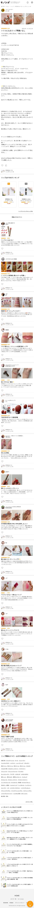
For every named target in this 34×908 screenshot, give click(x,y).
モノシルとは (20, 899)
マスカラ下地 (4, 768)
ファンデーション (10, 760)
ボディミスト (24, 793)
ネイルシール (4, 779)
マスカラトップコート (13, 768)
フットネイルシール (5, 782)
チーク (16, 760)
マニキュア (24, 777)
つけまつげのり (24, 774)
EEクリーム (22, 766)
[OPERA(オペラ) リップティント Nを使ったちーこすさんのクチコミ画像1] (6, 18)
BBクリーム (4, 766)
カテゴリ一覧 (13, 899)
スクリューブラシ (27, 790)
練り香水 (3, 796)
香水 (7, 796)
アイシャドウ (4, 771)
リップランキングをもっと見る (25, 211)
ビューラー (3, 788)
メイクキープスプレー (15, 788)
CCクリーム (10, 766)
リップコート (28, 785)
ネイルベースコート (22, 779)
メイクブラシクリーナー (6, 793)
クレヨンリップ (13, 785)
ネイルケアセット (26, 782)
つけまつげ (17, 774)
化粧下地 (3, 760)
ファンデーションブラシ (17, 790)
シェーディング (19, 763)
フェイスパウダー (5, 763)
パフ (8, 788)
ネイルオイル (14, 782)
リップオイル (21, 785)
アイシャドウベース (12, 771)
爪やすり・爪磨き (5, 785)
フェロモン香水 (16, 793)
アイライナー (22, 768)
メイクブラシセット (25, 788)
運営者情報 (5, 902)
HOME (17, 896)
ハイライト (12, 763)
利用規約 (11, 902)
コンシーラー (22, 760)
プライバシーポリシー (19, 902)
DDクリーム (16, 766)
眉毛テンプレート (17, 777)
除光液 (19, 782)
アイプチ (12, 774)
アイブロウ (20, 771)
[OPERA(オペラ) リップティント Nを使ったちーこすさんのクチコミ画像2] (19, 18)
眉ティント (3, 777)
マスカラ (28, 766)
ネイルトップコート (12, 779)
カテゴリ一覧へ (29, 801)
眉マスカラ (9, 777)
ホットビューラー (5, 774)
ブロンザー (26, 763)
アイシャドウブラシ (5, 790)
